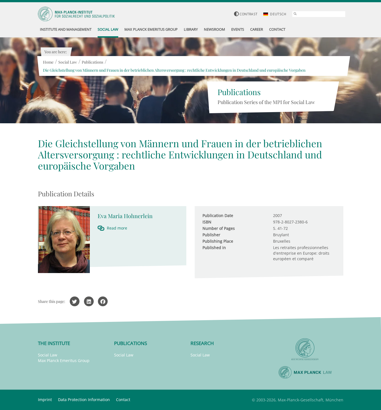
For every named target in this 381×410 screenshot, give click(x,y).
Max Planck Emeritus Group (64, 360)
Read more (117, 228)
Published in (214, 247)
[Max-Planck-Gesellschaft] (305, 349)
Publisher (211, 234)
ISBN (206, 222)
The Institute (54, 343)
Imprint (45, 399)
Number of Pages (218, 228)
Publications (92, 62)
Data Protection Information (84, 399)
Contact (123, 399)
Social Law (67, 62)
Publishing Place (217, 241)
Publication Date (217, 215)
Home (48, 62)
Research (202, 343)
